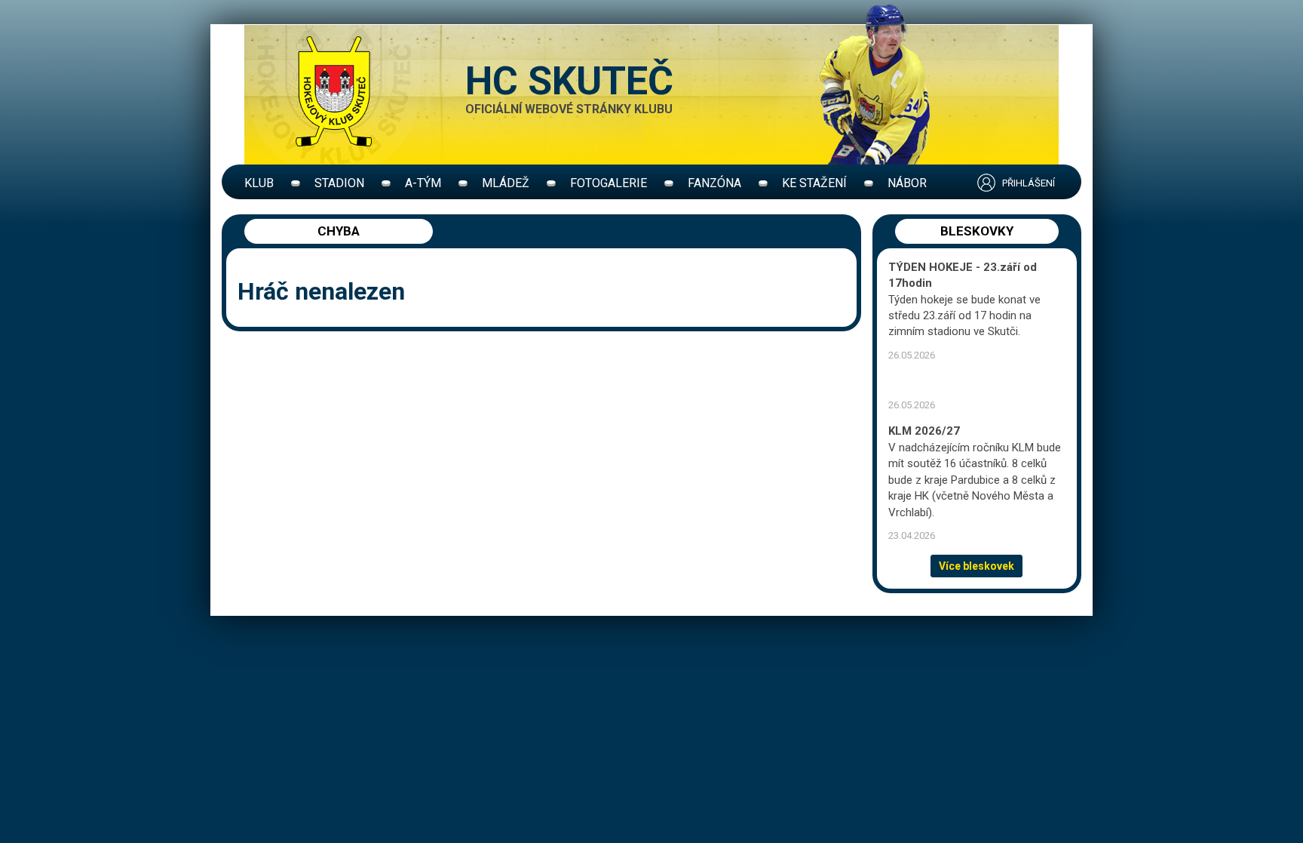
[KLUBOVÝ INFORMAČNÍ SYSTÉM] (1012, 183)
